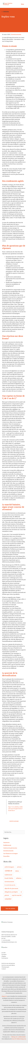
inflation (18, 878)
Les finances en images (10, 853)
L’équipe (3, 956)
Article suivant (14, 821)
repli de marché (16, 895)
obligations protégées (11, 892)
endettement (8, 875)
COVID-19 (8, 871)
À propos (3, 954)
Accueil (3, 952)
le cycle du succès (10, 885)
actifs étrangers (9, 867)
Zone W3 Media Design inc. (19, 1039)
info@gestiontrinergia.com (9, 942)
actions (19, 867)
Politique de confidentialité (18, 1037)
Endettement (7, 845)
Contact (3, 969)
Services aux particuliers (8, 965)
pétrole (7, 895)
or (21, 892)
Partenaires (4, 958)
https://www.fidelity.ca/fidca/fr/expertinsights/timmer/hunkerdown (15, 808)
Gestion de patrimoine (10, 848)
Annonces (6, 842)
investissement (9, 881)
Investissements (16, 34)
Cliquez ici (4, 996)
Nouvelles (6, 856)
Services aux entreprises (8, 963)
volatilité (8, 899)
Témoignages (5, 967)
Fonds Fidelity (9, 878)
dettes (17, 871)
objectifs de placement (11, 888)
